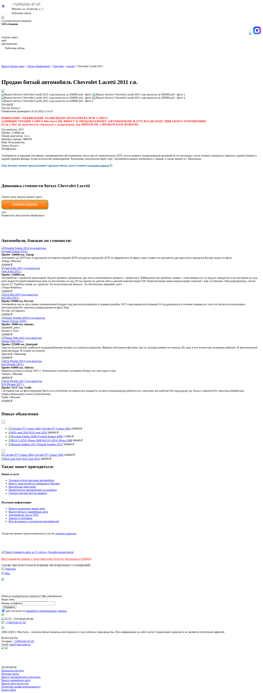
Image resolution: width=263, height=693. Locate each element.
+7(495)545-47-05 (26, 4)
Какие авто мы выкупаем (75, 58)
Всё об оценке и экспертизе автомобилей (34, 521)
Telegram (10, 568)
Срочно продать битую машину (28, 493)
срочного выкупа (65, 533)
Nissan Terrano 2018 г (14, 321)
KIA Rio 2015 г (10, 297)
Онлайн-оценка (165, 58)
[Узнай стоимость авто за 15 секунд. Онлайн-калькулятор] (37, 552)
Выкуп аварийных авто (15, 680)
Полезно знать (10, 673)
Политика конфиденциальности (21, 686)
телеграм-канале (98, 165)
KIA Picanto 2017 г (12, 384)
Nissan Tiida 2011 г (12, 341)
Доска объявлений (211, 58)
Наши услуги (125, 58)
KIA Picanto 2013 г (12, 364)
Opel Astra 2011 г (11, 271)
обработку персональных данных (46, 610)
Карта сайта (8, 689)
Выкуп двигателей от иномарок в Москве (34, 483)
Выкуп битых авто (24, 58)
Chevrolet (58, 66)
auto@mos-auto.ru (19, 644)
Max (7, 573)
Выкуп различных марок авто (27, 508)
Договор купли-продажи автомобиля (31, 480)
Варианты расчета (12, 670)
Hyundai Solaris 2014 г (14, 251)
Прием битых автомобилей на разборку (33, 489)
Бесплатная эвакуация (22, 486)
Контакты (248, 58)
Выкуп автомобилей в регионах (21, 677)
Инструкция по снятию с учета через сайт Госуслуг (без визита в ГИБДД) (46, 558)
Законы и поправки (20, 518)
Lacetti (70, 66)
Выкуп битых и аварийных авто (28, 511)
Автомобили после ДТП (23, 514)
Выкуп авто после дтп (15, 683)
